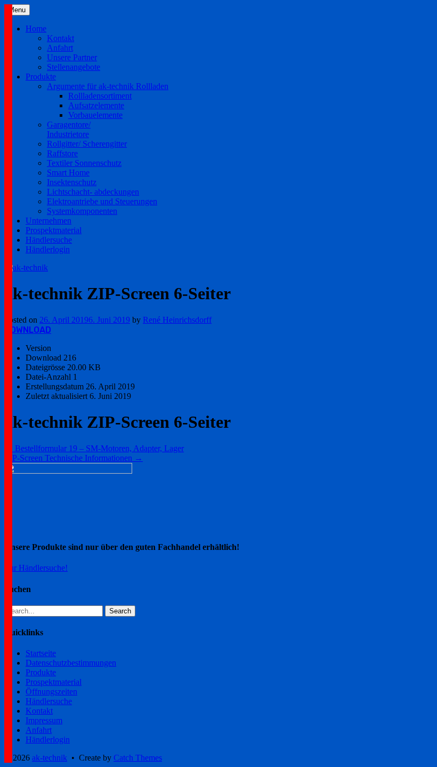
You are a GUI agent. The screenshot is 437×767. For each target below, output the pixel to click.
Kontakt (60, 38)
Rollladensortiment (100, 95)
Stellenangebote (73, 66)
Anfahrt (60, 47)
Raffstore (62, 153)
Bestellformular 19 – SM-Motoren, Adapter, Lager (94, 448)
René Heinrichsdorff (177, 319)
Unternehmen (48, 220)
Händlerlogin (48, 249)
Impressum (44, 720)
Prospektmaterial (54, 230)
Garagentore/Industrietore (69, 129)
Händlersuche (49, 239)
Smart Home (68, 172)
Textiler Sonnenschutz (84, 162)
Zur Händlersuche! (36, 567)
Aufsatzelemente (96, 105)
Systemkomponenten (82, 210)
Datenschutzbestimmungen (71, 662)
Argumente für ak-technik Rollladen (107, 86)
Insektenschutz (71, 182)
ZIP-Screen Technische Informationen (73, 457)
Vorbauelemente (95, 114)
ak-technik (49, 757)
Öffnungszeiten (51, 691)
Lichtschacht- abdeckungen (93, 191)
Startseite (41, 653)
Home (36, 28)
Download (27, 330)
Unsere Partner (72, 57)
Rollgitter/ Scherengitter (87, 143)
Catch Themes (138, 757)
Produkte (41, 76)
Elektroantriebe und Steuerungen (102, 201)
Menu (17, 10)
